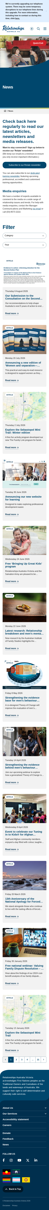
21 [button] (38, 1059)
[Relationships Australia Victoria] (14, 28)
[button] (43, 1060)
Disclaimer (6, 1205)
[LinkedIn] (35, 1160)
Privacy (14, 1205)
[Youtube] (19, 1160)
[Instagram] (11, 1160)
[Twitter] (27, 1160)
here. (17, 18)
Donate (7, 1133)
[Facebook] (4, 1160)
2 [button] (16, 1059)
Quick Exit (38, 43)
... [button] (32, 1059)
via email (37, 209)
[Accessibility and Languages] (31, 29)
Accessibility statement (16, 1119)
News (6, 1144)
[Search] (38, 28)
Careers (7, 1125)
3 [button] (21, 1059)
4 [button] (27, 1059)
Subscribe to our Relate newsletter (25, 165)
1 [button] (10, 1059)
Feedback (8, 1139)
